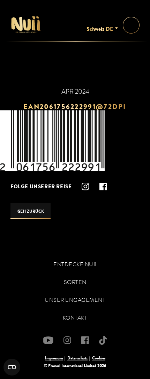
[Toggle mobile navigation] (131, 25)
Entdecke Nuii (75, 264)
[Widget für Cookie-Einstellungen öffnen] (11, 367)
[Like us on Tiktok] (103, 340)
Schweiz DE (100, 29)
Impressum (54, 358)
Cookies (98, 358)
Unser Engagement (75, 300)
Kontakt (75, 318)
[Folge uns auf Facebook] (103, 186)
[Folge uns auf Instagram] (85, 186)
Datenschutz (77, 358)
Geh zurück (30, 211)
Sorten (75, 282)
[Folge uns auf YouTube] (48, 340)
